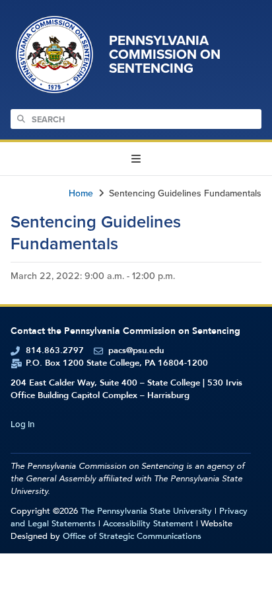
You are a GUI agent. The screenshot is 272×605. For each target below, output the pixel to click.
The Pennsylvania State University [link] (146, 511)
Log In (22, 424)
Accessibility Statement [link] (148, 524)
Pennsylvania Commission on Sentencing (165, 54)
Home (81, 193)
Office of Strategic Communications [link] (132, 536)
